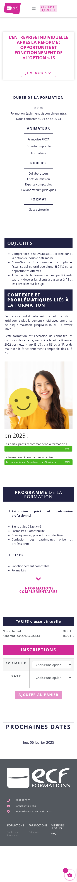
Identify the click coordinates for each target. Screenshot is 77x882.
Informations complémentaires (38, 590)
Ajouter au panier (38, 694)
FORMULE (16, 663)
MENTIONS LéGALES (57, 827)
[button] (34, 9)
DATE (16, 676)
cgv (53, 834)
